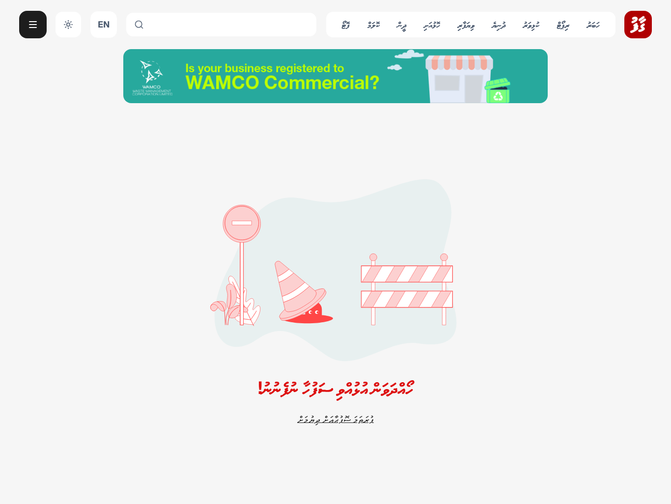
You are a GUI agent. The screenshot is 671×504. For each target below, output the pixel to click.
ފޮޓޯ (346, 24)
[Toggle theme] (68, 24)
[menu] (33, 24)
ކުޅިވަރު (531, 24)
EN (104, 24)
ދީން (401, 24)
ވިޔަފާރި (466, 24)
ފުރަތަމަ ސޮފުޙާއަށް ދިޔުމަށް (335, 419)
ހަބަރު (593, 24)
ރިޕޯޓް (563, 24)
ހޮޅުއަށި (432, 24)
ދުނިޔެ (498, 24)
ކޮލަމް (373, 24)
